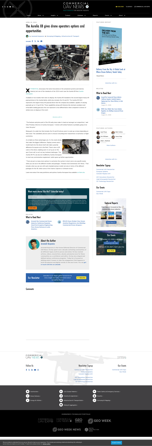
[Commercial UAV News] (64, 421)
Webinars (80, 15)
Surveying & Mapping (54, 36)
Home (29, 15)
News (39, 15)
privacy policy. (46, 444)
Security (99, 396)
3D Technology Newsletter (105, 181)
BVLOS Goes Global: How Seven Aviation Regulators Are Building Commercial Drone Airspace (74, 223)
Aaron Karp (118, 136)
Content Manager (120, 134)
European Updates (102, 172)
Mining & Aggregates (70, 405)
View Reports (111, 222)
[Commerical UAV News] (34, 356)
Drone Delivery (35, 396)
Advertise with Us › (57, 117)
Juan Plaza (104, 132)
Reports (95, 15)
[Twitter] (5, 6)
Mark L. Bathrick (105, 141)
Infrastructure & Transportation (73, 400)
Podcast (67, 15)
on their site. (81, 172)
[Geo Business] (78, 421)
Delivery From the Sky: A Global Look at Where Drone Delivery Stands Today (110, 71)
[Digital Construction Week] (91, 429)
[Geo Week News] (67, 429)
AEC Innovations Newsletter (105, 177)
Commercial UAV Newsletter (105, 169)
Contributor (118, 138)
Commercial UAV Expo (143, 6)
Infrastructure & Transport (70, 36)
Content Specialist (106, 138)
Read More (100, 76)
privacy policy (52, 204)
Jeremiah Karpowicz (37, 36)
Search (129, 6)
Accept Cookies (116, 442)
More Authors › (111, 145)
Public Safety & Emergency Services (108, 392)
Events (107, 15)
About (121, 15)
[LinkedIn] (7, 6)
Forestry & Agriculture (70, 396)
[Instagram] (12, 6)
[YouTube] (10, 6)
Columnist (103, 142)
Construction (34, 392)
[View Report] (104, 216)
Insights (53, 15)
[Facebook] (2, 6)
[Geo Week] (100, 421)
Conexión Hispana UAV (103, 174)
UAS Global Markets (70, 392)
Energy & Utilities (35, 400)
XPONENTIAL (34, 89)
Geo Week (99, 194)
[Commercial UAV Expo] (121, 357)
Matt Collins (119, 132)
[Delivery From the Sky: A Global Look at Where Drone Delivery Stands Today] (111, 45)
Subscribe (32, 208)
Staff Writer (104, 134)
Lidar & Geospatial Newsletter (105, 179)
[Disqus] (57, 314)
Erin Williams (104, 136)
